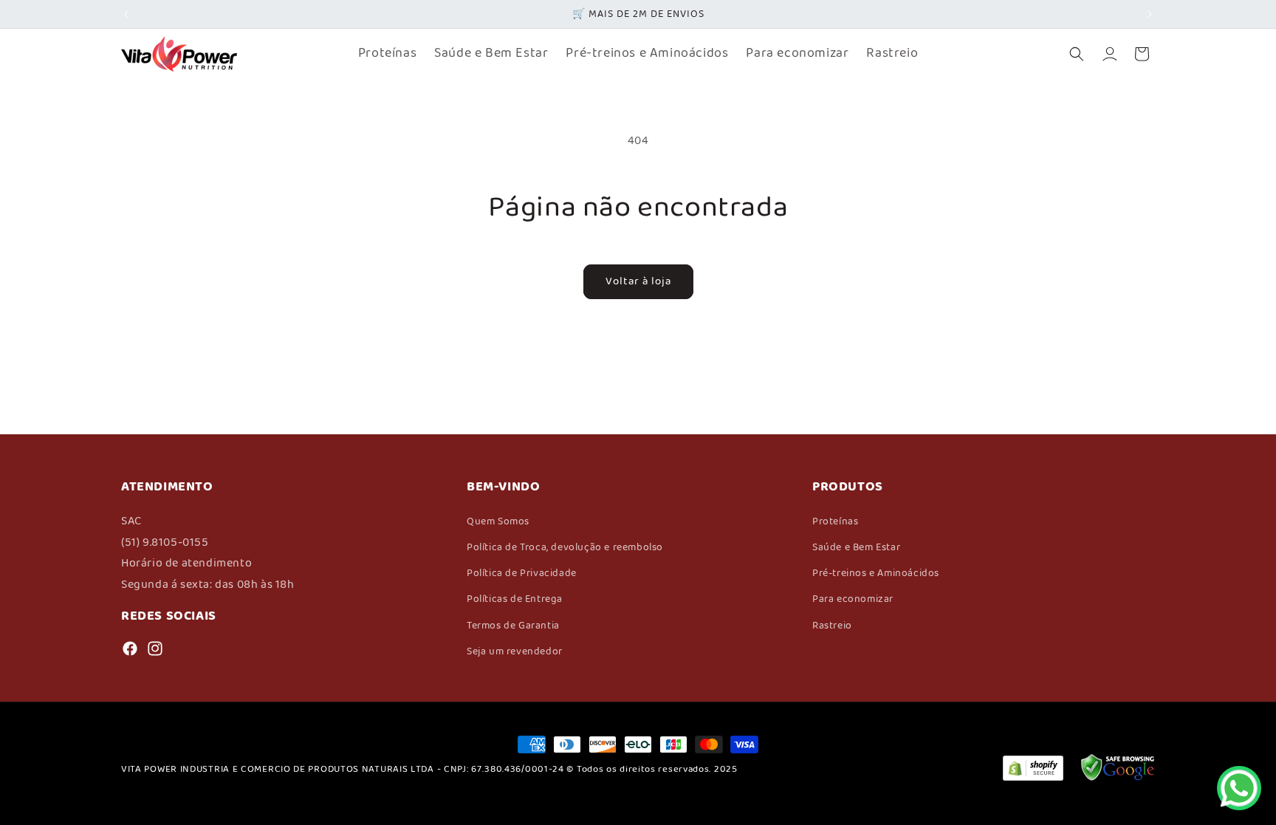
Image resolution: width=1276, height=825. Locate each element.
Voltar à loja (638, 281)
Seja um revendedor (515, 651)
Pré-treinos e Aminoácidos (875, 573)
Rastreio (832, 625)
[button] (1076, 54)
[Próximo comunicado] (1149, 14)
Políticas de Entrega (515, 599)
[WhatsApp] (1239, 788)
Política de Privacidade (522, 573)
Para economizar (852, 599)
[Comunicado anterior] (126, 14)
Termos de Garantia (513, 625)
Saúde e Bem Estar (856, 547)
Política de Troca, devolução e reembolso (565, 547)
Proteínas (835, 521)
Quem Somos (498, 521)
